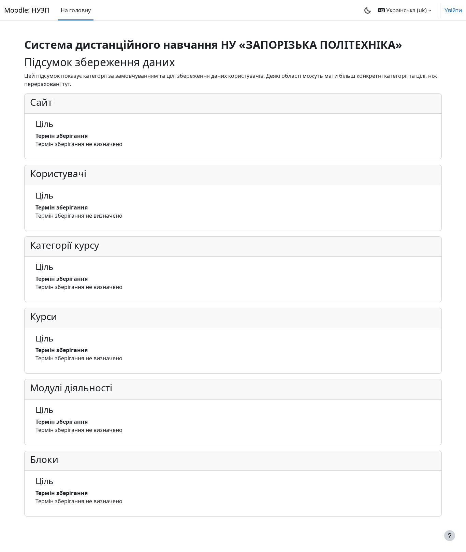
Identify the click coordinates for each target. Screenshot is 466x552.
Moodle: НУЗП (27, 10)
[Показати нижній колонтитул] (449, 535)
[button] (405, 10)
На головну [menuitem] (76, 10)
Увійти (453, 10)
